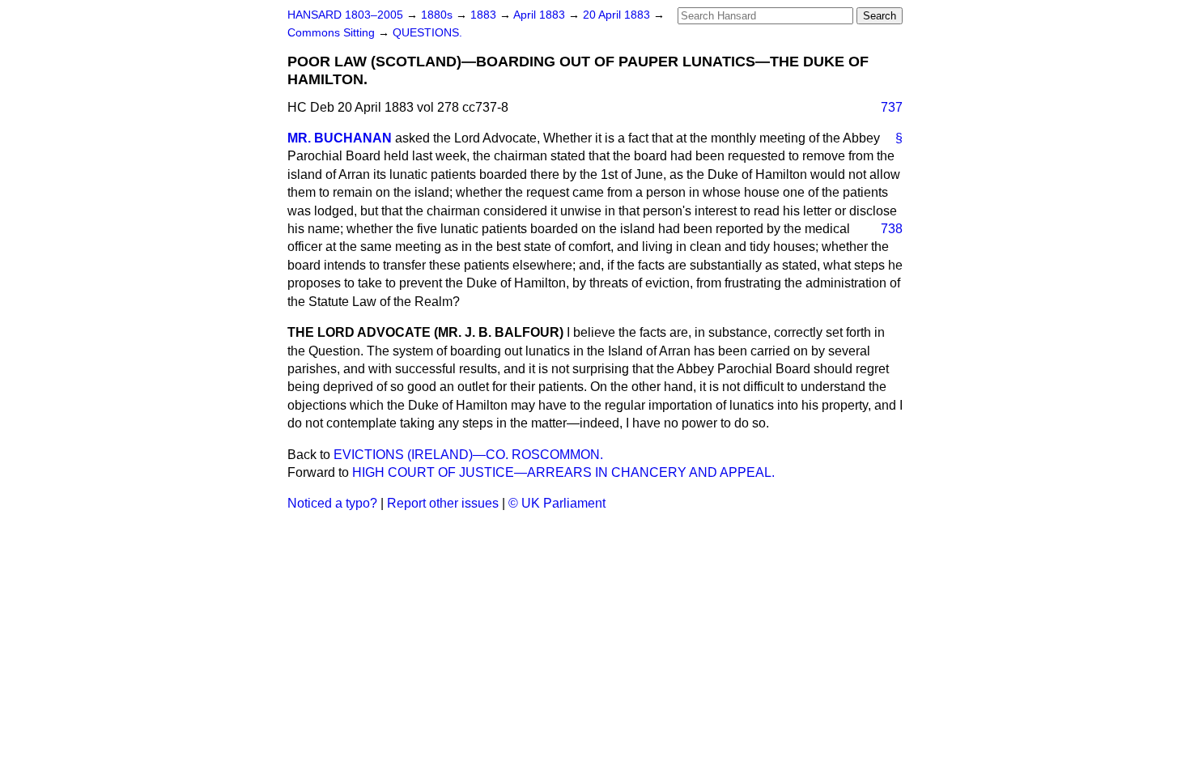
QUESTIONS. (427, 33)
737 (892, 107)
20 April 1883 (618, 15)
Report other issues (443, 503)
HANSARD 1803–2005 (345, 15)
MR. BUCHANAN (339, 138)
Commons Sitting (332, 33)
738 (892, 229)
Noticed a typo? (332, 503)
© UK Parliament (557, 503)
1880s (438, 15)
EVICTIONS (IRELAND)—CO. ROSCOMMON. (468, 454)
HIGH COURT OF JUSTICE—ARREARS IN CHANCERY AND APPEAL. (563, 472)
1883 (484, 15)
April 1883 (540, 15)
